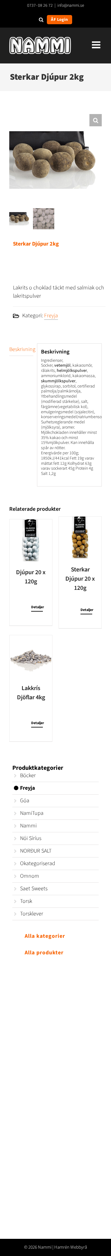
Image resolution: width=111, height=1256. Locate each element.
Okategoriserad (37, 863)
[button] (95, 120)
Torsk (26, 901)
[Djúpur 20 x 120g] (31, 540)
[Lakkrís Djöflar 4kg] (31, 656)
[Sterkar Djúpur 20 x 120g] (80, 538)
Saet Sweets (33, 888)
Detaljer (37, 607)
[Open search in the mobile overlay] (41, 19)
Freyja (51, 315)
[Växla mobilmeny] (97, 45)
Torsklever (31, 914)
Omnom (29, 876)
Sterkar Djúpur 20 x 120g (80, 578)
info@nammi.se (70, 5)
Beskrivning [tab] (21, 349)
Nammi (28, 826)
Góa (24, 800)
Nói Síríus (30, 838)
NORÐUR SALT (35, 851)
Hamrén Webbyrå (70, 1247)
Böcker (28, 775)
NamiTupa (31, 813)
